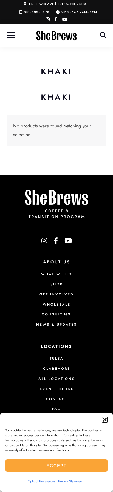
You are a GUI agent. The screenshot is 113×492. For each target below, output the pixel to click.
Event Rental (57, 388)
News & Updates (56, 324)
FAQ (56, 408)
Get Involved (56, 294)
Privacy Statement (70, 481)
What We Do (56, 274)
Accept (57, 465)
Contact (56, 399)
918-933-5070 (36, 12)
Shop (56, 284)
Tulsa (57, 358)
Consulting (56, 314)
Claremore (56, 368)
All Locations (56, 378)
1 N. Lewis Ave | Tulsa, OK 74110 (57, 4)
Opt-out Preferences (41, 481)
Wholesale (56, 304)
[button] (105, 419)
